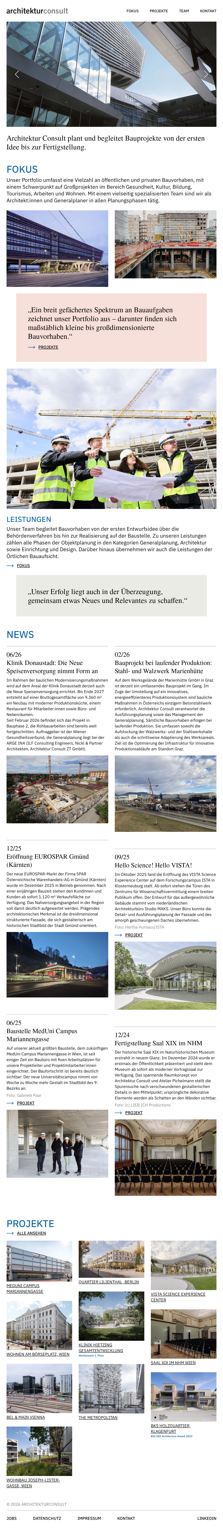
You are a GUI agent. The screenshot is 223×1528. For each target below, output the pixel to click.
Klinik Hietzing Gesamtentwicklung (101, 1347)
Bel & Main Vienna (26, 1417)
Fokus (133, 10)
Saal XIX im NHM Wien (173, 1362)
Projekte (159, 10)
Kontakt (208, 10)
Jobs (12, 1518)
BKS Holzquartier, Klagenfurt (171, 1428)
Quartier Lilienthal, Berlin (109, 1281)
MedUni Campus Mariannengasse (25, 1288)
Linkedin (206, 1518)
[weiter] (206, 74)
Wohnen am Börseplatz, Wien (38, 1354)
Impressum (89, 1518)
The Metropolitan (98, 1417)
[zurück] (17, 74)
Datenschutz (47, 1518)
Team (184, 10)
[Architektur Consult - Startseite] (37, 11)
